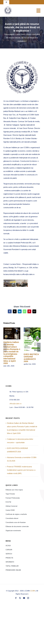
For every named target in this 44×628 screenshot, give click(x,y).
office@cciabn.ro (15, 403)
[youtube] (24, 598)
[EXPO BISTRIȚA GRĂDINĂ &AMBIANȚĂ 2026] (32, 339)
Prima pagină (9, 34)
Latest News (20, 34)
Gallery (15, 333)
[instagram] (28, 598)
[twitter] (20, 598)
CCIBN (32, 591)
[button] (5, 347)
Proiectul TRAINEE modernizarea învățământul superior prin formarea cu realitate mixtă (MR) (21, 470)
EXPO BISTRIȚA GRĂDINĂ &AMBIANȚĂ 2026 (28, 339)
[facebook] (16, 598)
